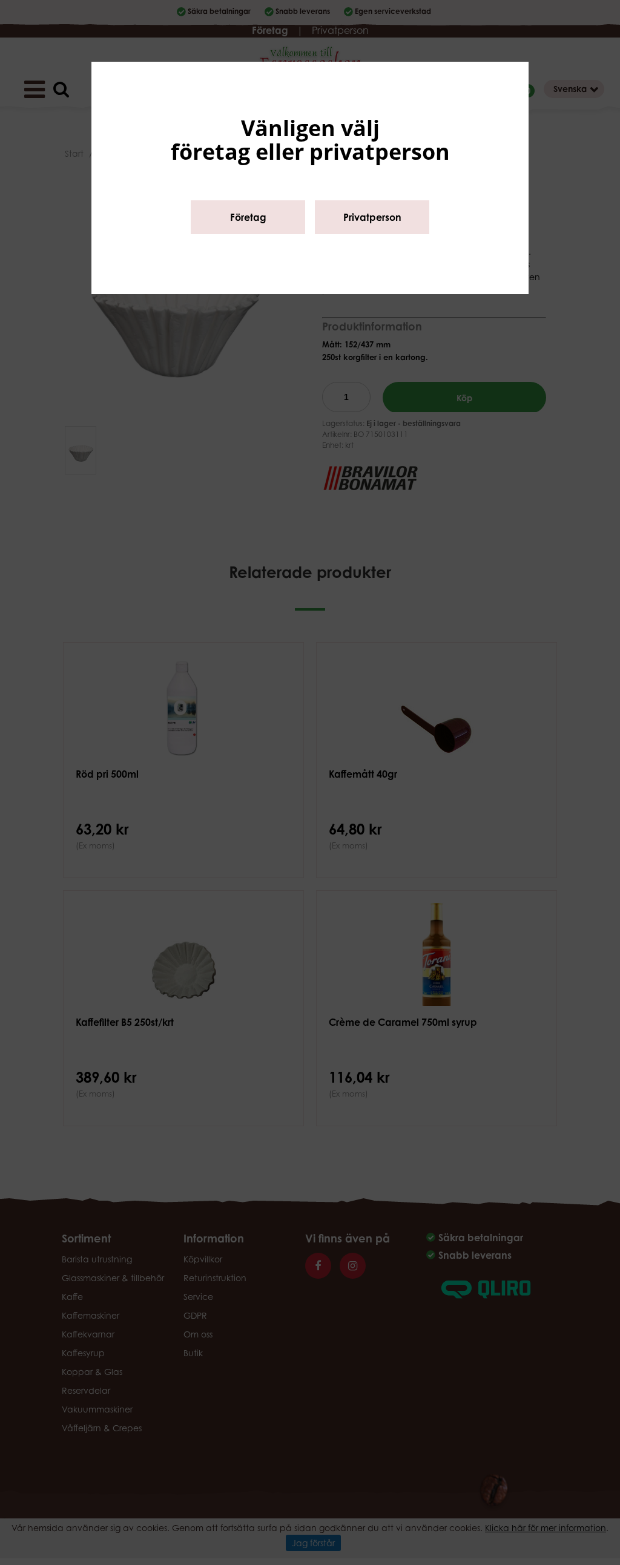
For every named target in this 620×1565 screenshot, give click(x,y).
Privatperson (372, 217)
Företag (248, 217)
